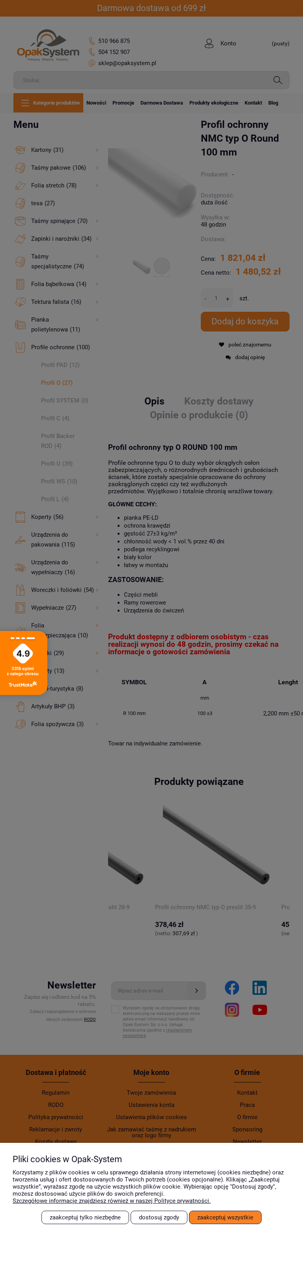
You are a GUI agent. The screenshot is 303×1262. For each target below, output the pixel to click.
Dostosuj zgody (159, 1217)
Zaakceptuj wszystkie (225, 1217)
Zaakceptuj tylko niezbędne (85, 1217)
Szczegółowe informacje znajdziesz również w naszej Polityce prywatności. (112, 1200)
